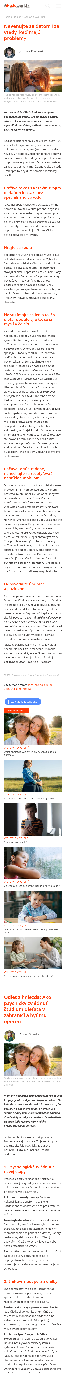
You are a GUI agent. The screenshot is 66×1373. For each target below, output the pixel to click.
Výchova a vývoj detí (34, 16)
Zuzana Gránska (29, 1034)
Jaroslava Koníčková (31, 51)
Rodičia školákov (12, 16)
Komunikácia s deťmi (40, 685)
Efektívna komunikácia (17, 688)
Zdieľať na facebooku (24, 701)
